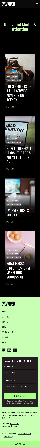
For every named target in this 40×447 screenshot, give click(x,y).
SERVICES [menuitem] (5, 322)
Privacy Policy (8, 436)
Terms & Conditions (24, 433)
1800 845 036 (14, 423)
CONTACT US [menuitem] (6, 337)
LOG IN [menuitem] (4, 342)
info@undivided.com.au (9, 426)
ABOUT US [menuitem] (5, 316)
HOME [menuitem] (4, 311)
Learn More (10, 107)
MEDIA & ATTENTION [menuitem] (8, 332)
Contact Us (20, 443)
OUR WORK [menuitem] (5, 327)
